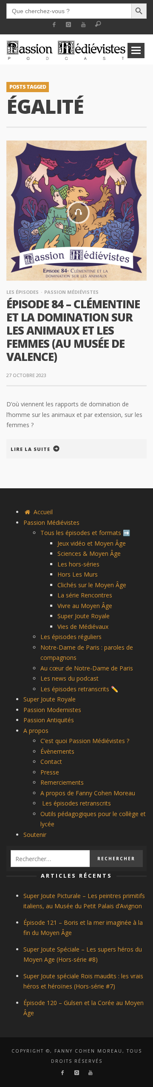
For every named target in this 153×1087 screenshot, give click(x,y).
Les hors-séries (78, 564)
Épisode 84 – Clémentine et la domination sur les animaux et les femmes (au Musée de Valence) (73, 330)
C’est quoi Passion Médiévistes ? (84, 741)
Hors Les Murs (77, 574)
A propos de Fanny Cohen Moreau (87, 793)
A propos (35, 731)
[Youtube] (83, 25)
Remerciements (62, 782)
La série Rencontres (84, 595)
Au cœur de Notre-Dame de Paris (86, 668)
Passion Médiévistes (71, 292)
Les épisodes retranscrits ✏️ (79, 689)
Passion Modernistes (52, 710)
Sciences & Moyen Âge (89, 553)
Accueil (42, 512)
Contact (51, 762)
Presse (49, 772)
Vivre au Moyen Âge (84, 606)
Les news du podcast (69, 678)
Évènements (57, 751)
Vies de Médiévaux (82, 626)
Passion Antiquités (48, 720)
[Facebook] (54, 25)
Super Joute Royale (83, 616)
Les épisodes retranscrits (75, 803)
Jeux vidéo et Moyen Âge (91, 543)
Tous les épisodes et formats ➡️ (85, 533)
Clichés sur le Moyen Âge (91, 585)
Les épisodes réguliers (71, 637)
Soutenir (34, 835)
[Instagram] (68, 25)
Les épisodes (22, 292)
